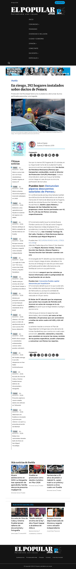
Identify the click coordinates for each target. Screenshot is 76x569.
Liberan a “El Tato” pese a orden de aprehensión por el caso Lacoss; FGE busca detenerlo (18, 324)
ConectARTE (33, 48)
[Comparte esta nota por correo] (45, 155)
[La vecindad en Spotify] (18, 149)
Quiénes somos (20, 557)
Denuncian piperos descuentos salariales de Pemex (44, 188)
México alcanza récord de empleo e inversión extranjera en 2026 (18, 194)
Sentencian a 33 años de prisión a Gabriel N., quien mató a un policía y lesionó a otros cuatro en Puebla (55, 481)
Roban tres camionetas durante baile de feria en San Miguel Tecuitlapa (19, 440)
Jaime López (14, 533)
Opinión (32, 43)
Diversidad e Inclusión (38, 34)
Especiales (33, 58)
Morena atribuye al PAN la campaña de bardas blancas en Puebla (18, 230)
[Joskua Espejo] (32, 144)
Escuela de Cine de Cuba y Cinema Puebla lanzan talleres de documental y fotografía (18, 382)
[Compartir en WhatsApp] (38, 155)
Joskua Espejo (42, 143)
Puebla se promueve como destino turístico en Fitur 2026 (36, 479)
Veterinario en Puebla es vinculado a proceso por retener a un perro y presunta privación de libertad (19, 420)
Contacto (48, 557)
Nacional (57, 531)
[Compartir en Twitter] (34, 155)
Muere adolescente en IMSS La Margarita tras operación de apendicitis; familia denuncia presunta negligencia (19, 482)
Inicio (31, 19)
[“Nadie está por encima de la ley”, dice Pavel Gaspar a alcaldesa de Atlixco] (37, 512)
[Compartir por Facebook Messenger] (49, 155)
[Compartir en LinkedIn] (53, 155)
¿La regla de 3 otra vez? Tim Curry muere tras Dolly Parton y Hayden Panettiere (18, 267)
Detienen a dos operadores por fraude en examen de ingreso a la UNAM (18, 212)
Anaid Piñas (50, 531)
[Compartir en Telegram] (42, 155)
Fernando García (15, 492)
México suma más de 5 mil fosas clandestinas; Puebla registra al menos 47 (18, 177)
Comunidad (33, 24)
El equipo (41, 557)
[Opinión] (38, 71)
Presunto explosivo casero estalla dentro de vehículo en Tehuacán (18, 401)
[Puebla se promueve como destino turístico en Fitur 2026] (37, 469)
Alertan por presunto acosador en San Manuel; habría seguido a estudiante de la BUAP (18, 304)
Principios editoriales (31, 557)
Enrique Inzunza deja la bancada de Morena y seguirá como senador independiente (18, 248)
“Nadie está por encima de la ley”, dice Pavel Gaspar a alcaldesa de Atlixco (19, 285)
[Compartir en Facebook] (31, 155)
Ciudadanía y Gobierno (35, 533)
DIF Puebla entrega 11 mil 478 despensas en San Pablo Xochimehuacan (18, 362)
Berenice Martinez (34, 531)
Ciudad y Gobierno (36, 39)
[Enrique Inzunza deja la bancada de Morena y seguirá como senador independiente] (55, 512)
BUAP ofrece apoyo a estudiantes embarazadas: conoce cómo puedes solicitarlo (18, 343)
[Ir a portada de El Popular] (38, 11)
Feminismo (33, 29)
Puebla (14, 80)
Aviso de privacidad (58, 557)
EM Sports (33, 53)
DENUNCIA (60, 2)
